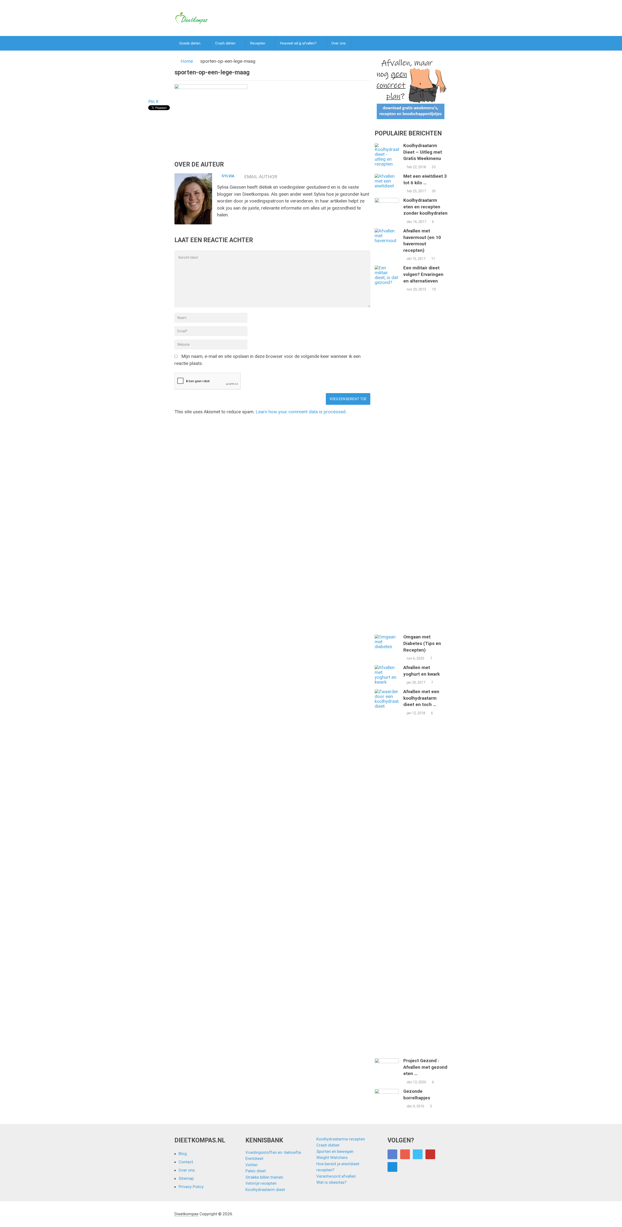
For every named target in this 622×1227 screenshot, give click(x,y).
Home (187, 61)
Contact (186, 1161)
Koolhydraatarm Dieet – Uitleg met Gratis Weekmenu (422, 152)
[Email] (392, 1167)
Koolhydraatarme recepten (340, 1139)
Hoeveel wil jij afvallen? (298, 43)
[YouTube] (430, 1154)
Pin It (153, 101)
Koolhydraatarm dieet (265, 1189)
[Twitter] (418, 1154)
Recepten (257, 43)
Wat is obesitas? (331, 1182)
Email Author (260, 176)
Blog (183, 1153)
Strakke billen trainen (264, 1177)
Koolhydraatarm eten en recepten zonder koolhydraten (425, 206)
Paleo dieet (255, 1170)
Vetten (251, 1164)
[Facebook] (392, 1154)
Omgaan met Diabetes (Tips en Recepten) (422, 643)
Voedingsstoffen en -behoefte (273, 1152)
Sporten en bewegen (335, 1151)
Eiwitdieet (254, 1158)
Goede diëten (189, 43)
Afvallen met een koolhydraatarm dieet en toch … (421, 698)
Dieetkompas (186, 1213)
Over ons (338, 43)
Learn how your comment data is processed (301, 412)
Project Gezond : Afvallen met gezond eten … (425, 1067)
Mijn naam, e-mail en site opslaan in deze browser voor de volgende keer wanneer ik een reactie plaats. (267, 359)
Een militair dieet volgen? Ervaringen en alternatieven (423, 274)
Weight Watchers (332, 1157)
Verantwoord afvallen (336, 1176)
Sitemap (186, 1178)
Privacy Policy (191, 1186)
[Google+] (405, 1154)
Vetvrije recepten (260, 1183)
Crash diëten (225, 43)
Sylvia (228, 176)
